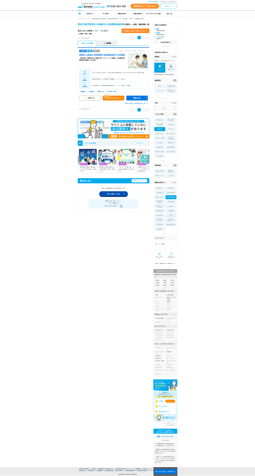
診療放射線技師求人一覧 (114, 18)
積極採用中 (159, 147)
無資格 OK (171, 142)
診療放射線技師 (130, 470)
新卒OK (171, 129)
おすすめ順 (89, 43)
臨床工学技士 (119, 470)
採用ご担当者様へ (154, 1)
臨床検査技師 (109, 470)
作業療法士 (91, 470)
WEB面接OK (171, 147)
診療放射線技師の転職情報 (99, 18)
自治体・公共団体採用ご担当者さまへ (103, 469)
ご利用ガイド (90, 13)
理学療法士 (82, 470)
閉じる (164, 160)
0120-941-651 (117, 6)
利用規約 (137, 469)
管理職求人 (159, 120)
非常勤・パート (159, 175)
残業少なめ (159, 133)
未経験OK (160, 129)
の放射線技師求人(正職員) (102, 55)
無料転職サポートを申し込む (144, 6)
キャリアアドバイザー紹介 (153, 13)
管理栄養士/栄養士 (142, 470)
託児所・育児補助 (171, 138)
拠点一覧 (169, 13)
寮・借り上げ (171, 133)
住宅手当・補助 (159, 138)
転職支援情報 (138, 13)
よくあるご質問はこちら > (171, 425)
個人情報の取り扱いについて (124, 469)
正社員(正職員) (159, 171)
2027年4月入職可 (160, 151)
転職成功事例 (122, 13)
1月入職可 (160, 156)
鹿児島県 (125, 18)
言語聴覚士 (100, 470)
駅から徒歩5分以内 (171, 120)
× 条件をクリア (165, 46)
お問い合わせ (147, 469)
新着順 (108, 43)
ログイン (168, 6)
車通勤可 (171, 124)
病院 (159, 86)
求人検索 (106, 13)
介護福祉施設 (171, 86)
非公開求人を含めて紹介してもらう (135, 31)
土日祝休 (159, 142)
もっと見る (164, 98)
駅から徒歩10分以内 (159, 124)
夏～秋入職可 (171, 151)
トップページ (80, 13)
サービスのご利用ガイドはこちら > (169, 423)
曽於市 (131, 18)
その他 (171, 175)
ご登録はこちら (170, 401)
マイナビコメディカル (84, 18)
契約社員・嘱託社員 (171, 171)
